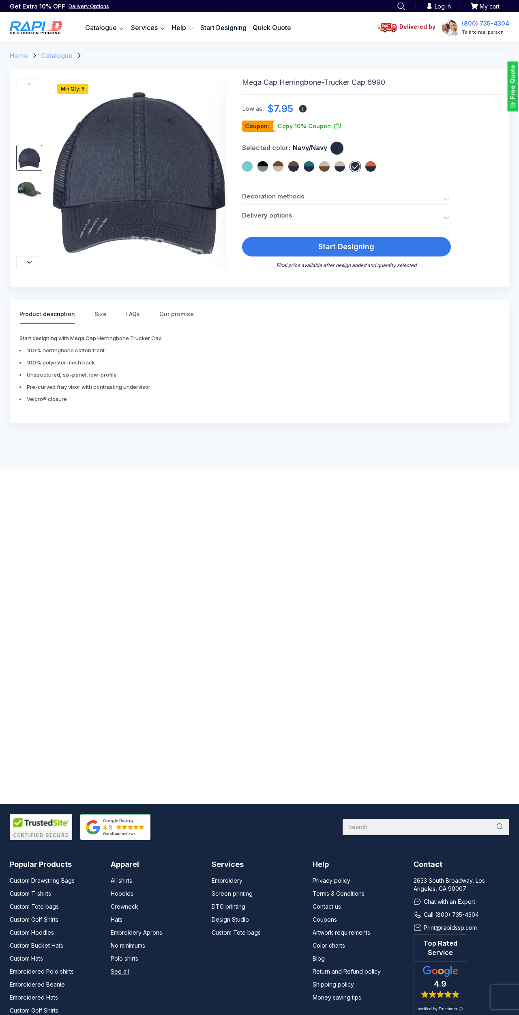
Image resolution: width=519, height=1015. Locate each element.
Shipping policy (333, 984)
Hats (116, 919)
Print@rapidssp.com (450, 927)
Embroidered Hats (34, 997)
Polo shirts (124, 958)
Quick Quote (272, 28)
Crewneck (124, 906)
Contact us (327, 906)
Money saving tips (337, 997)
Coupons (325, 919)
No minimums (128, 945)
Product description (47, 313)
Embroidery (227, 880)
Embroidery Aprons (136, 932)
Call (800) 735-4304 (451, 914)
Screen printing (232, 893)
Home (19, 56)
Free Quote (513, 82)
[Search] (401, 6)
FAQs (133, 313)
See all (120, 971)
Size (100, 313)
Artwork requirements (341, 932)
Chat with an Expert (449, 901)
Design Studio (230, 919)
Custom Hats (26, 958)
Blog (319, 958)
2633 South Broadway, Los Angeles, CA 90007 (449, 884)
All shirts (121, 880)
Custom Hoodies (32, 932)
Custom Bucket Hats (36, 945)
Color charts (329, 945)
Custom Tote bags (34, 906)
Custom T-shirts (30, 893)
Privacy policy (331, 880)
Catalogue (57, 56)
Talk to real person (483, 32)
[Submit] (499, 827)
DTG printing (228, 906)
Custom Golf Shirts (34, 919)
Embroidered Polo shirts (42, 971)
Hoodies (122, 893)
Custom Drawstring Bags (42, 880)
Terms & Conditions (339, 893)
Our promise (176, 313)
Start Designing (223, 28)
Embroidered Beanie (37, 984)
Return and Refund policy (347, 971)
